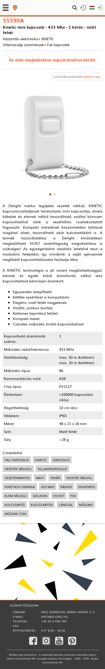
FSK (73, 495)
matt (40, 477)
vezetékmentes (17, 477)
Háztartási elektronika (20, 38)
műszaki (86, 504)
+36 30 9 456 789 (54, 621)
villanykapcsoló (52, 468)
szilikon (40, 495)
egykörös (86, 486)
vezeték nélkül (79, 477)
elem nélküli (16, 495)
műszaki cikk (16, 513)
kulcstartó (15, 504)
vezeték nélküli (18, 468)
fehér (55, 477)
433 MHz (47, 486)
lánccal (66, 504)
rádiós (66, 486)
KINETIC (47, 38)
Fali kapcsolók (58, 44)
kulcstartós (42, 504)
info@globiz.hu (54, 616)
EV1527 (58, 495)
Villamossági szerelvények (23, 44)
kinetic (41, 459)
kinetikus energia (20, 486)
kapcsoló (61, 459)
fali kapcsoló (17, 459)
